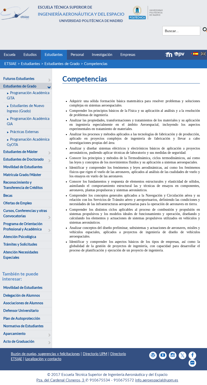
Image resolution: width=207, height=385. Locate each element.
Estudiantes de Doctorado (23, 159)
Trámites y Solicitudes (20, 244)
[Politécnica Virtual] (179, 54)
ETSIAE (10, 64)
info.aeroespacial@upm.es (156, 380)
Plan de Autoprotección (21, 318)
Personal (77, 55)
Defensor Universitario (21, 311)
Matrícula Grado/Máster (22, 175)
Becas (7, 196)
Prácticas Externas (24, 132)
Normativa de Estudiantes (23, 326)
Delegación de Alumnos (21, 295)
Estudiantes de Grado (62, 64)
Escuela (9, 55)
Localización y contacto (43, 359)
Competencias (96, 64)
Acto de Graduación (18, 342)
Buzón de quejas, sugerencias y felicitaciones (45, 354)
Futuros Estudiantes (18, 79)
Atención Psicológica (19, 237)
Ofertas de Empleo (17, 203)
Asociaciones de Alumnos (23, 303)
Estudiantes (54, 55)
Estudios (30, 55)
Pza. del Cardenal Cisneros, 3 (60, 380)
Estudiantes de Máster (20, 152)
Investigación (102, 55)
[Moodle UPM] (169, 54)
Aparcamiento (14, 334)
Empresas (127, 55)
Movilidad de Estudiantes (22, 167)
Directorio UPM (95, 354)
